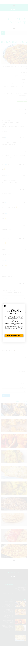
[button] (5, 306)
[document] (14, 323)
